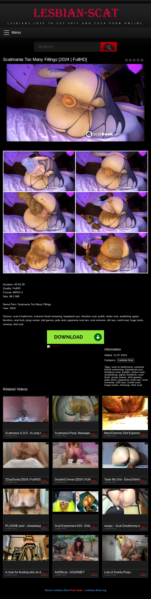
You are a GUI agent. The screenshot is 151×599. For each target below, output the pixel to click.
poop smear (118, 377)
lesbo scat (138, 372)
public (126, 372)
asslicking (110, 374)
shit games (135, 377)
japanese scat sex (129, 379)
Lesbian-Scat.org (95, 590)
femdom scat (112, 372)
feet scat (136, 384)
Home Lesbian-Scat (57, 590)
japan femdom (128, 374)
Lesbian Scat (125, 360)
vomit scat (133, 382)
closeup (125, 384)
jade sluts (110, 379)
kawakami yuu (134, 369)
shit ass (121, 382)
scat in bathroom (122, 366)
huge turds (111, 384)
